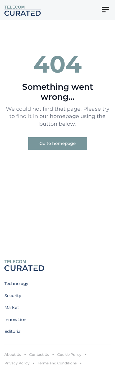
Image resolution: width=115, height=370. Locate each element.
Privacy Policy (16, 363)
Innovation (15, 319)
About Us (12, 354)
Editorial (12, 331)
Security (12, 295)
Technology (16, 283)
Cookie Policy (69, 354)
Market (11, 307)
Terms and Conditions (57, 363)
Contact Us (39, 354)
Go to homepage (58, 143)
